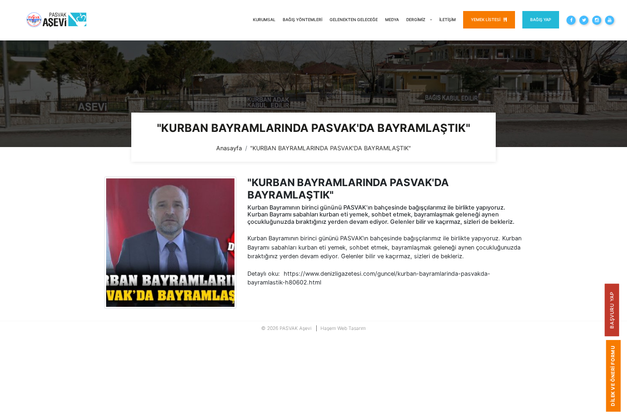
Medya (392, 19)
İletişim (447, 19)
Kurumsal (264, 19)
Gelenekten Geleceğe (354, 19)
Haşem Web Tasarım (343, 328)
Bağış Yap (540, 19)
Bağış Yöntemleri (302, 19)
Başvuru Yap (612, 309)
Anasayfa (229, 148)
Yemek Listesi (486, 19)
